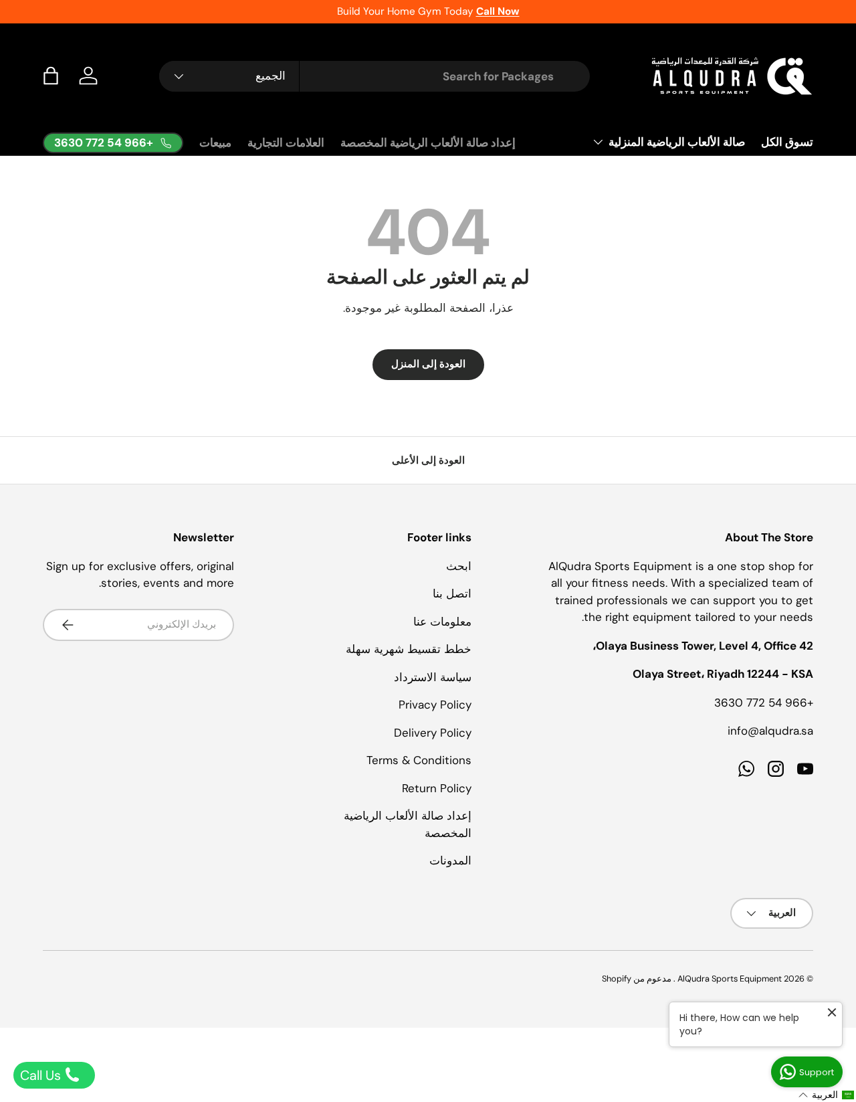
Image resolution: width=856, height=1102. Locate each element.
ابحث (458, 566)
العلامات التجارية (285, 142)
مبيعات (215, 142)
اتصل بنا (452, 593)
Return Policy (436, 788)
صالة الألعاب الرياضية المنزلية (677, 141)
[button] (51, 75)
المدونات (450, 860)
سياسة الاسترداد (432, 677)
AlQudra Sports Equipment (729, 978)
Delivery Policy (432, 732)
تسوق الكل (787, 141)
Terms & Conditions (418, 760)
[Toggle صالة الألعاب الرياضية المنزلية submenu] (598, 142)
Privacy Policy (435, 704)
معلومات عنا (442, 621)
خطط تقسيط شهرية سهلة (408, 649)
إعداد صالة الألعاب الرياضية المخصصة (428, 142)
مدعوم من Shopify (636, 978)
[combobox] (374, 76)
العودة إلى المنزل (428, 364)
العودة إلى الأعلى (428, 460)
